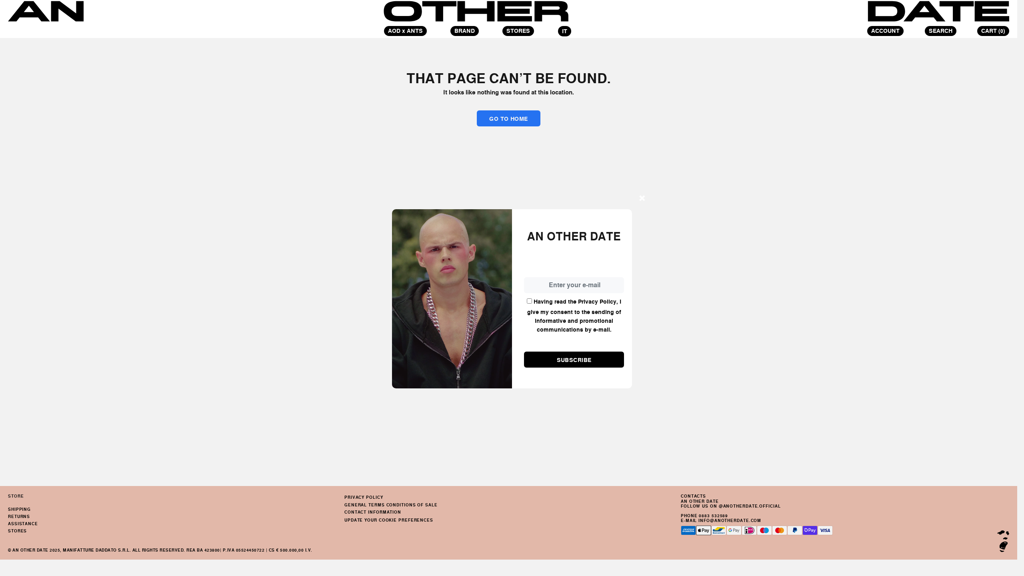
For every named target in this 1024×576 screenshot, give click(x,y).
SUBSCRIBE (574, 360)
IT (564, 31)
